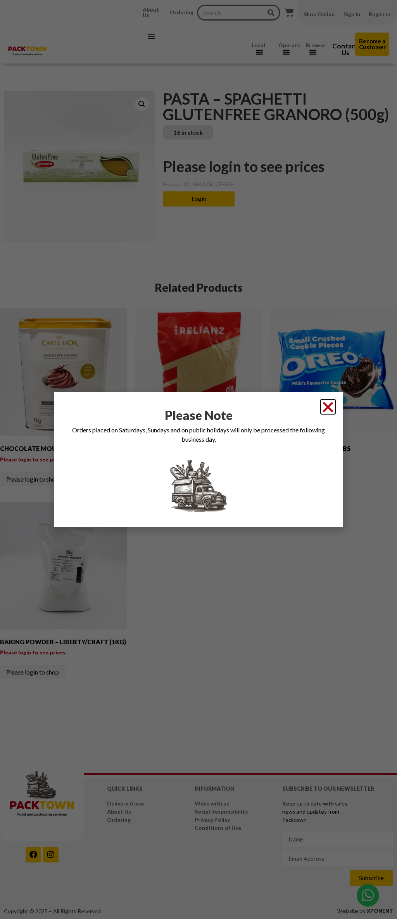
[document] (198, 459)
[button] (328, 407)
